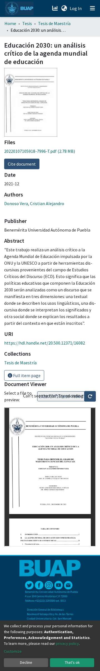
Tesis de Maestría (54, 23)
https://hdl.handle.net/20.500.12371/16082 (44, 343)
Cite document (22, 164)
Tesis (27, 23)
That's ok (72, 662)
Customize (13, 651)
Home (10, 23)
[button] (64, 8)
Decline (26, 662)
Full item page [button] (26, 375)
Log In (76, 8)
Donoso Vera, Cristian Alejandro (34, 203)
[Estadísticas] (55, 8)
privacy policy (67, 643)
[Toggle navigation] (92, 8)
